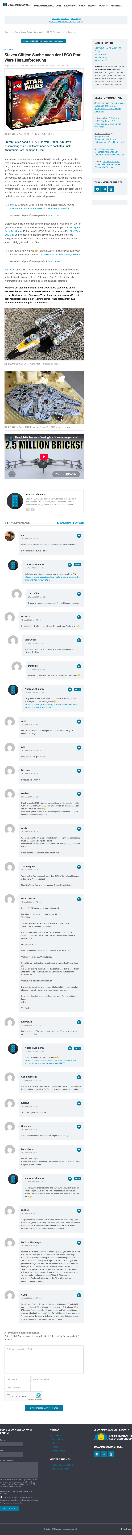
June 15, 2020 (54, 261)
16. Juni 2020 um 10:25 (31, 1246)
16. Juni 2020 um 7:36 (30, 1153)
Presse (55, 1447)
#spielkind (46, 254)
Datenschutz (57, 1439)
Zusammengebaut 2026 (47, 5)
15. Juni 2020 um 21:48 (31, 902)
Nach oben (127, 1529)
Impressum (57, 1435)
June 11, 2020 (54, 215)
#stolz (13, 205)
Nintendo (116, 5)
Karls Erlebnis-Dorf (60, 1469)
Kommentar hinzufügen (71, 523)
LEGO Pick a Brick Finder (63, 1465)
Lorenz (25, 1103)
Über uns (56, 1443)
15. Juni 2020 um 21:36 (31, 832)
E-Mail (3, 1450)
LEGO (91, 5)
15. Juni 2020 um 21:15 (31, 620)
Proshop (75, 18)
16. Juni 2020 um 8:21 (34, 1182)
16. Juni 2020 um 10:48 (31, 1298)
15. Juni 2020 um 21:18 (34, 643)
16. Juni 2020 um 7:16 (30, 1130)
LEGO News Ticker (74, 5)
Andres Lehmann (34, 564)
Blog (16, 32)
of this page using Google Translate (43, 41)
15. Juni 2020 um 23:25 (31, 1025)
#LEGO (27, 208)
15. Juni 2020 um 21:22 (38, 669)
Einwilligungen (58, 1451)
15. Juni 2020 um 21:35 (31, 797)
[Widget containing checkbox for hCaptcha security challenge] (24, 1396)
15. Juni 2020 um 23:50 (31, 1080)
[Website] (28, 509)
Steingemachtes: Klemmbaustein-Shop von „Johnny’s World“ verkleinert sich (109, 139)
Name (3, 1440)
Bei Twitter (10, 269)
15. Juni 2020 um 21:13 (38, 597)
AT (74, 22)
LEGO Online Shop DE (61, 22)
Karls (102, 5)
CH (78, 22)
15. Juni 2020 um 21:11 (30, 539)
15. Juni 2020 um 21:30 (31, 751)
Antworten (79, 536)
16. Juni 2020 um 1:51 (30, 1106)
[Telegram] (97, 189)
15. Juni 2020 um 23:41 (34, 1051)
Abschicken (9, 1508)
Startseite (9, 32)
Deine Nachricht (7, 1461)
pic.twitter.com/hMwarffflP (56, 208)
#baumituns (16, 208)
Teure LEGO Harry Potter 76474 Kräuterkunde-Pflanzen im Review (107, 164)
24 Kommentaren (60, 65)
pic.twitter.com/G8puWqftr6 (66, 254)
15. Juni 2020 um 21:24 (31, 724)
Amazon (56, 18)
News (10, 50)
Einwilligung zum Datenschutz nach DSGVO (16, 1492)
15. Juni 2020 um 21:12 (34, 568)
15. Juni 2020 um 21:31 (31, 774)
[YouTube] (111, 189)
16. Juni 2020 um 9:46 (30, 1214)
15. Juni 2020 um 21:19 (34, 693)
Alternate (65, 18)
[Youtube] (33, 509)
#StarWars (36, 208)
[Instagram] (104, 189)
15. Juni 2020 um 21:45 (31, 870)
